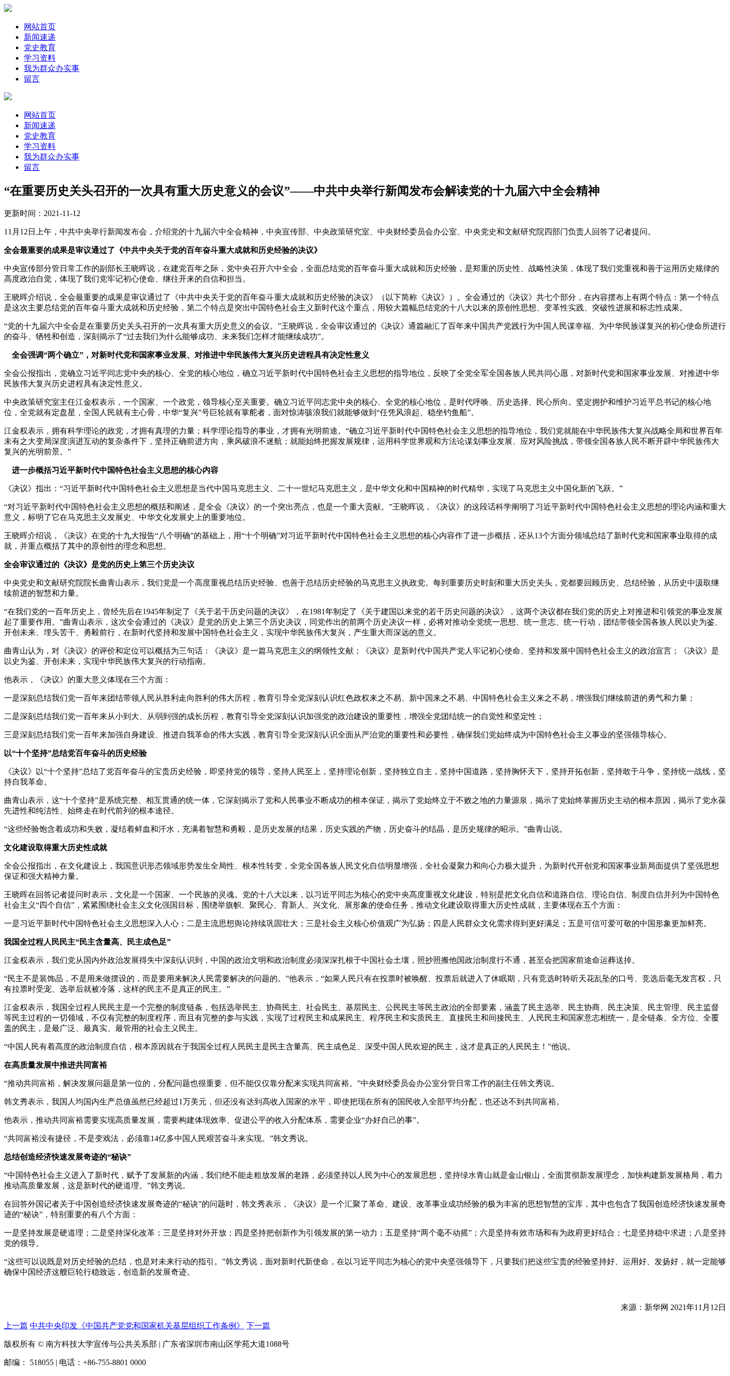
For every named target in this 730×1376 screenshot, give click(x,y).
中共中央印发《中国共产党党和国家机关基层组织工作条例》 (137, 1325)
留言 (32, 78)
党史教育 (40, 47)
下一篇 (258, 1325)
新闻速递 (40, 37)
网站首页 (40, 26)
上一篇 (16, 1325)
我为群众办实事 (51, 68)
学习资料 (40, 58)
